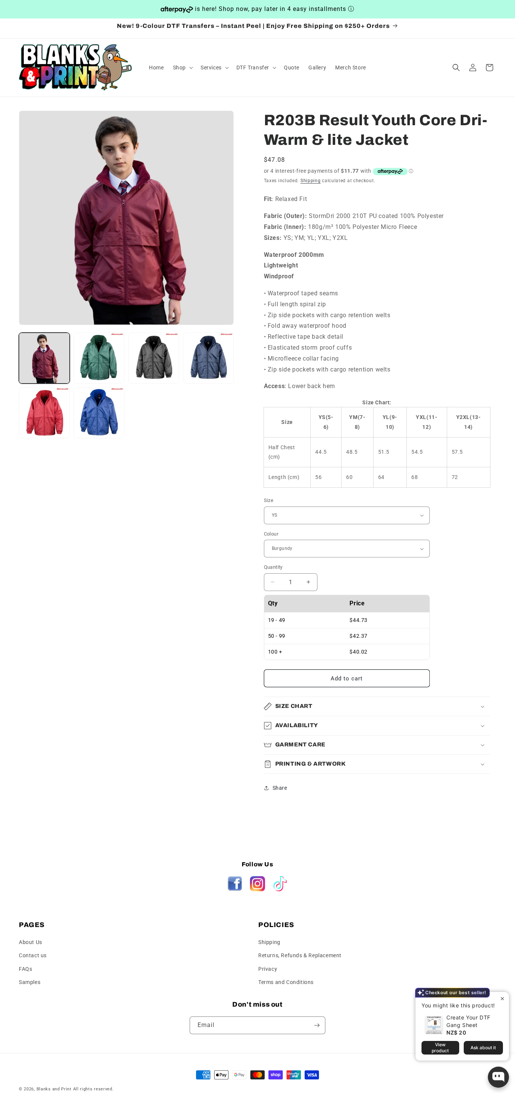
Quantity (273, 567)
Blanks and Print (54, 1089)
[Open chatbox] (498, 1077)
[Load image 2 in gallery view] (99, 358)
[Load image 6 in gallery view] (99, 412)
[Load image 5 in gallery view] (44, 412)
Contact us (33, 955)
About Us (30, 942)
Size (269, 500)
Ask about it (483, 1047)
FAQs (25, 969)
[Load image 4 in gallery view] (208, 358)
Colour (271, 534)
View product (440, 1047)
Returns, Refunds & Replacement (300, 955)
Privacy (267, 969)
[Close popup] (502, 998)
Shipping (310, 180)
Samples (29, 982)
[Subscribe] (316, 1025)
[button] (182, 67)
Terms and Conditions (286, 982)
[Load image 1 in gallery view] (44, 358)
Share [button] (280, 788)
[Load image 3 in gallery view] (153, 358)
